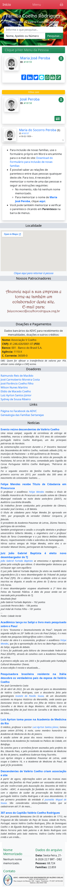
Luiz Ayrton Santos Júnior (16, 395)
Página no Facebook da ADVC (19, 411)
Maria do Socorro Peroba (37, 130)
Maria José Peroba (35, 58)
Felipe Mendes (36, 491)
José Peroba (30, 99)
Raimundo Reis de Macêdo (17, 375)
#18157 (25, 133)
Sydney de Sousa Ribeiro (16, 399)
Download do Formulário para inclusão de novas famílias (31, 162)
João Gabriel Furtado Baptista (17, 560)
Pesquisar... (54, 36)
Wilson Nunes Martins (14, 387)
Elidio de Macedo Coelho (16, 391)
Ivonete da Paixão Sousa (29, 695)
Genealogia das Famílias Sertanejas (22, 415)
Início (7, 4)
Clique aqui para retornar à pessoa (33, 273)
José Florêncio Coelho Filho (17, 383)
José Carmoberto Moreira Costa (20, 379)
